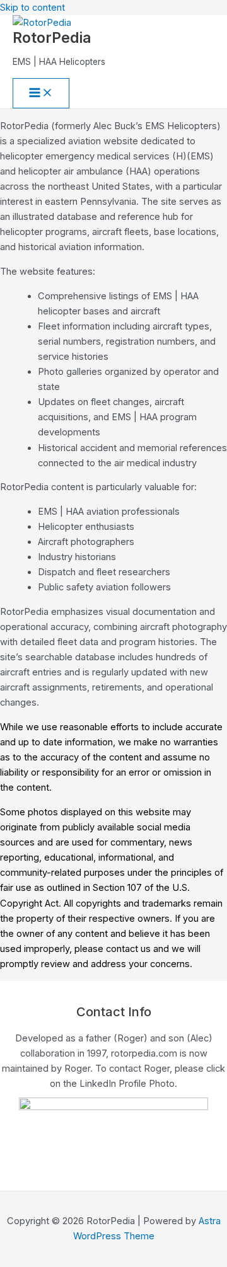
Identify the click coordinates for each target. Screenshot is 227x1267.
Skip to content (32, 7)
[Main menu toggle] (41, 93)
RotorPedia (52, 37)
